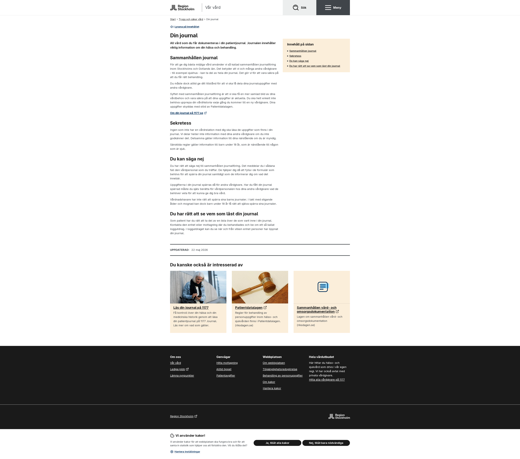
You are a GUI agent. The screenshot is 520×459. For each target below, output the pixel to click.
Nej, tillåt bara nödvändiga (326, 443)
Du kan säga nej (299, 60)
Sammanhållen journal (302, 50)
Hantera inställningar (187, 451)
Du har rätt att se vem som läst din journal (314, 65)
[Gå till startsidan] (182, 7)
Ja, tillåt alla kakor (277, 443)
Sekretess (295, 55)
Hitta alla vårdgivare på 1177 (327, 379)
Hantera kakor (272, 388)
